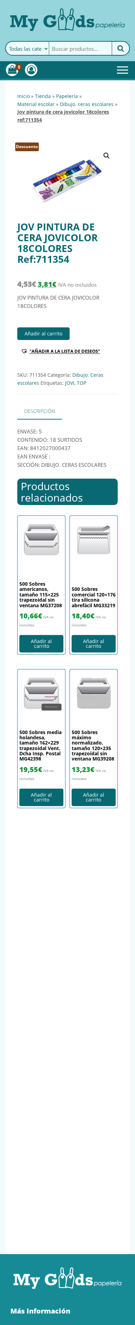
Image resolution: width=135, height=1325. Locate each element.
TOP (81, 383)
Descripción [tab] (39, 411)
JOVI (69, 383)
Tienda (43, 96)
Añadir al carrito (43, 333)
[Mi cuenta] (31, 70)
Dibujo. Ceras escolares (87, 104)
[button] (106, 155)
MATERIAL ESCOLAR (36, 104)
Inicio (23, 96)
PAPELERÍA (67, 96)
